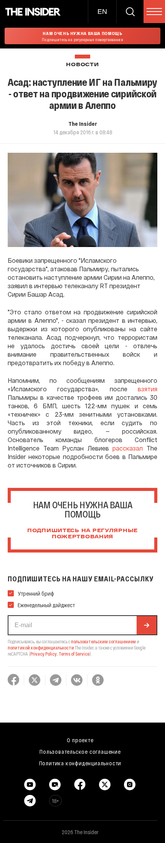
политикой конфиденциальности (41, 647)
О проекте (80, 739)
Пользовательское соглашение (80, 751)
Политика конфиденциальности (80, 763)
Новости (82, 65)
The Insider (82, 123)
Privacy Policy (43, 653)
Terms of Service (74, 653)
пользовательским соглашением (103, 641)
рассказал (127, 448)
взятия (147, 388)
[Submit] (147, 625)
